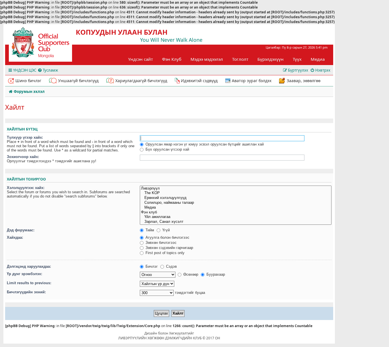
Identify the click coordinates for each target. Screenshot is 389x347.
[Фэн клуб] (235, 212)
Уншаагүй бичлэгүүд (78, 80)
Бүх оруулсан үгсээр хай (166, 149)
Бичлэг (151, 266)
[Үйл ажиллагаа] (235, 217)
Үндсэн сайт (140, 59)
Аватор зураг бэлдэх (251, 80)
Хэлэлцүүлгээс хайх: (25, 188)
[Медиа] (235, 207)
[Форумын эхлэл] (45, 44)
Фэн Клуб (171, 59)
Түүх (297, 59)
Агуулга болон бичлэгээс (166, 237)
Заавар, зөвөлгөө (303, 80)
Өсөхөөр (190, 274)
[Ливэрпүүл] (235, 188)
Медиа (318, 59)
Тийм (149, 230)
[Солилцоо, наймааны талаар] (235, 202)
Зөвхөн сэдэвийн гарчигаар (168, 248)
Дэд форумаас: (20, 230)
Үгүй (165, 230)
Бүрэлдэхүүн (270, 59)
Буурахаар (215, 274)
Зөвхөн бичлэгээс (160, 242)
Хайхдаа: (15, 237)
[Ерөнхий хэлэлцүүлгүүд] (235, 198)
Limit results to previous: (29, 283)
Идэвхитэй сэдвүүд (199, 80)
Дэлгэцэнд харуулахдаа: (29, 266)
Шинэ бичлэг (28, 80)
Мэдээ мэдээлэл (207, 59)
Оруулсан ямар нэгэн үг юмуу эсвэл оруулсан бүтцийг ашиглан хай (204, 144)
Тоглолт (240, 59)
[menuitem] (48, 70)
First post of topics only (164, 253)
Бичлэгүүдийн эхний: (26, 292)
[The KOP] (235, 193)
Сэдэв (171, 266)
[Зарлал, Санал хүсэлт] (235, 221)
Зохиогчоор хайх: (23, 157)
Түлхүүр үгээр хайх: (25, 137)
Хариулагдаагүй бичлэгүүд (141, 80)
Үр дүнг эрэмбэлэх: (24, 274)
